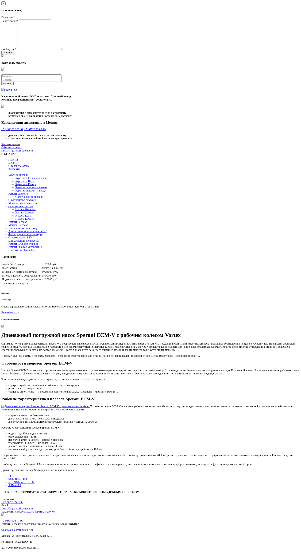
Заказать (7, 83)
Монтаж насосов (18, 224)
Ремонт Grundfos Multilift (23, 243)
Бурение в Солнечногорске (31, 178)
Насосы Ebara (23, 215)
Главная (13, 159)
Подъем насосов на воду (22, 228)
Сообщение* (9, 49)
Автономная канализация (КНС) (27, 231)
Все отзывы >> (10, 312)
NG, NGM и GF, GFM (21, 482)
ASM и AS (14, 485)
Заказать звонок (10, 144)
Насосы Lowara (24, 218)
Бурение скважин (18, 174)
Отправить (8, 52)
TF (10, 475)
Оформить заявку (11, 147)
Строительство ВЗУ (20, 237)
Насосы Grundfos (25, 209)
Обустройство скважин (22, 199)
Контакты (14, 168)
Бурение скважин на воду (30, 190)
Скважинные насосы (20, 206)
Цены (11, 162)
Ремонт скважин (18, 193)
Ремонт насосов (17, 221)
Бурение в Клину (25, 184)
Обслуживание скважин (29, 196)
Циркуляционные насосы (23, 240)
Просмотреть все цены (14, 283)
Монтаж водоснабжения (22, 203)
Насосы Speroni (24, 212)
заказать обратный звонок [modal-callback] (39, 511)
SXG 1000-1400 (17, 479)
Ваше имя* (7, 17)
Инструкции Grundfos (21, 250)
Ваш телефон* (9, 20)
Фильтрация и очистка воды (25, 234)
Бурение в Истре (25, 181)
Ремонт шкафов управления (25, 246)
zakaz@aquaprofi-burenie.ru (17, 150)
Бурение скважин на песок (31, 187)
